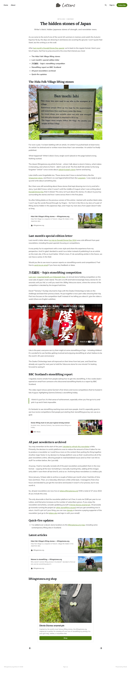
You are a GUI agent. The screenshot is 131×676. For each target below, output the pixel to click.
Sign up (65, 667)
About (13, 5)
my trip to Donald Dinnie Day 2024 (62, 240)
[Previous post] (30, 648)
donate (70, 510)
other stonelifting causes (65, 507)
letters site (53, 513)
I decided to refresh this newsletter (75, 446)
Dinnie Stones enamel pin (80, 505)
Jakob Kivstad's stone (66, 169)
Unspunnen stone (36, 178)
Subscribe (122, 5)
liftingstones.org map (76, 525)
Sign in (112, 5)
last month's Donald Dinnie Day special (48, 48)
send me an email (41, 265)
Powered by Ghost (121, 667)
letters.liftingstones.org (69, 491)
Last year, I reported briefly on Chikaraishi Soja (47, 277)
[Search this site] (105, 5)
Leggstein (82, 178)
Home (6, 5)
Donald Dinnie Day (36, 192)
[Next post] (101, 648)
